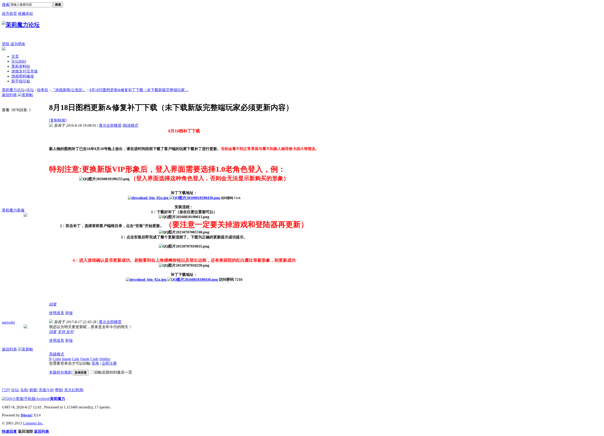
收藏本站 (25, 14)
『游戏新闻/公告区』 (68, 90)
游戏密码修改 (22, 76)
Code (94, 359)
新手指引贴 (20, 81)
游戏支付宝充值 (24, 71)
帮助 (59, 390)
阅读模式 (130, 125)
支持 (62, 332)
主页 (15, 56)
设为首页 (9, 14)
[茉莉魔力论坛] (21, 25)
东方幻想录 (73, 390)
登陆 (5, 44)
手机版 (29, 399)
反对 (70, 332)
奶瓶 (33, 390)
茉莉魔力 (57, 399)
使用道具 (56, 313)
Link (75, 359)
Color (57, 359)
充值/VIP (46, 390)
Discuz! (27, 415)
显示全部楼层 (110, 125)
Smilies (104, 359)
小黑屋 (17, 399)
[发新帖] (25, 95)
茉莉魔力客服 (13, 210)
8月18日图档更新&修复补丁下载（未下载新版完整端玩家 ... (139, 90)
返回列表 (9, 95)
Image (66, 359)
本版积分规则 (60, 372)
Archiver (42, 399)
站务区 (42, 90)
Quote (84, 359)
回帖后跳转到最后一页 (113, 372)
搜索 (5, 5)
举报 (69, 313)
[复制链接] (58, 120)
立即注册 (109, 363)
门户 (5, 390)
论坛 (18, 61)
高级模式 (56, 354)
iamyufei (8, 322)
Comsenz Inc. (33, 423)
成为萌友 (17, 44)
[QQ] (6, 399)
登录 (95, 363)
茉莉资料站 (20, 66)
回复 (53, 304)
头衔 (24, 390)
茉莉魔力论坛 (13, 90)
